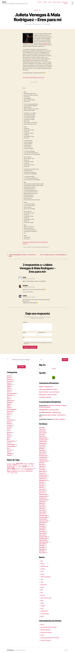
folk (8, 397)
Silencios (66, 3)
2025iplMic (42, 409)
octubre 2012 (42, 459)
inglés (13, 468)
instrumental (18, 468)
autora (25, 247)
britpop (9, 383)
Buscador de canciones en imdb (49, 627)
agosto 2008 (42, 543)
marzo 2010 (42, 510)
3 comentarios (47, 24)
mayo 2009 (42, 528)
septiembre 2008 (43, 542)
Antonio (42, 563)
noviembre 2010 (43, 496)
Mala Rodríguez (44, 247)
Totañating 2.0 (44, 611)
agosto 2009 (42, 522)
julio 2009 (41, 524)
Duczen (42, 574)
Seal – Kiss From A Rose (52, 409)
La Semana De (10, 420)
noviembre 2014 (43, 439)
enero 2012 (42, 473)
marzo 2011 (42, 489)
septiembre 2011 (43, 480)
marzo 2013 (42, 450)
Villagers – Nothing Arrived (46, 386)
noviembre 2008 (43, 538)
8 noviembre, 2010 (37, 24)
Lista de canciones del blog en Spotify (50, 637)
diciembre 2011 (43, 475)
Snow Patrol (24, 471)
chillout (9, 386)
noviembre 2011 (43, 476)
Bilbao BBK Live (26, 463)
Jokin (42, 582)
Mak (42, 590)
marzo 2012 (42, 469)
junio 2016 (41, 427)
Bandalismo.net (44, 566)
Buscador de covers (45, 629)
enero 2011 (42, 492)
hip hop (36, 10)
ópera (8, 428)
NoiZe (42, 600)
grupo (25, 466)
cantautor (9, 384)
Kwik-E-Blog (44, 584)
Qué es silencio (64, 2)
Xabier (42, 616)
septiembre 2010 (43, 499)
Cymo (42, 571)
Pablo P (42, 603)
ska (8, 448)
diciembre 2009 (43, 515)
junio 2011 (41, 484)
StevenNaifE (42, 412)
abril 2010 (41, 508)
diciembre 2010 (43, 494)
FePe (42, 579)
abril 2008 (41, 551)
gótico (8, 406)
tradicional (9, 453)
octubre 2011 (42, 478)
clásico (9, 388)
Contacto (45, 2)
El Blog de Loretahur (46, 576)
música (9, 421)
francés (16, 466)
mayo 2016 (42, 429)
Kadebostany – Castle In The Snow (48, 394)
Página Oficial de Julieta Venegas (30, 242)
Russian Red (19, 471)
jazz (8, 418)
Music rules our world (46, 597)
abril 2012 (41, 468)
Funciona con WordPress (20, 650)
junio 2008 (42, 547)
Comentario (25, 322)
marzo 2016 (42, 431)
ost (8, 430)
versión (15, 472)
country (9, 390)
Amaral (10, 463)
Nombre (24, 332)
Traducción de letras (46, 640)
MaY (42, 592)
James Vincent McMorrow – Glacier (48, 389)
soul (8, 451)
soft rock (9, 450)
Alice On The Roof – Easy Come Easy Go (49, 392)
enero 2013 (42, 454)
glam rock (9, 402)
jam (8, 416)
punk (8, 437)
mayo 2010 (42, 506)
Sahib (42, 608)
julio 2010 (41, 503)
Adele (7, 463)
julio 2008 (41, 545)
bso (33, 463)
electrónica (10, 395)
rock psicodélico (11, 446)
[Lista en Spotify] (53, 377)
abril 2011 (41, 487)
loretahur (29, 24)
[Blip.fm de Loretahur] (53, 368)
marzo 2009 (42, 531)
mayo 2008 (42, 549)
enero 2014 (42, 445)
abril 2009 (41, 529)
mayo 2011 (42, 485)
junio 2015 (41, 434)
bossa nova (10, 381)
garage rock (10, 400)
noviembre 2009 (43, 517)
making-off (45, 43)
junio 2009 (42, 526)
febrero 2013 (42, 452)
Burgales (43, 568)
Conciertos (39, 2)
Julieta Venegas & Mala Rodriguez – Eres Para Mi (33, 77)
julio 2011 (41, 482)
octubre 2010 (42, 498)
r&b (8, 439)
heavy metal (10, 411)
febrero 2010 (42, 512)
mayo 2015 (42, 436)
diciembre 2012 (43, 455)
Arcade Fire (13, 463)
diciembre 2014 (43, 438)
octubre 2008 (42, 540)
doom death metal (11, 393)
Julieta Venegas (37, 247)
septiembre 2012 (43, 461)
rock (8, 443)
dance (8, 391)
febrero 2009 (42, 533)
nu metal (9, 427)
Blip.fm (42, 624)
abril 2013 (41, 448)
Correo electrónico (41, 332)
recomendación (11, 441)
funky (8, 398)
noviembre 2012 (43, 457)
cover (32, 464)
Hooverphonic (32, 466)
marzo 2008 (42, 552)
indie (8, 414)
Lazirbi (42, 587)
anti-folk (9, 376)
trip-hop (9, 455)
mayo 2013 (42, 447)
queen (17, 469)
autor (17, 463)
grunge (9, 407)
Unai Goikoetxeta (45, 613)
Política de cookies (56, 2)
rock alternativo (11, 444)
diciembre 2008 (43, 536)
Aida (42, 561)
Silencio (4, 2)
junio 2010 (41, 505)
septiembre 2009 (43, 521)
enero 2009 (42, 535)
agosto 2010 (42, 501)
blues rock (9, 379)
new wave (9, 425)
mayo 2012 (42, 466)
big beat (9, 377)
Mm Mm (43, 595)
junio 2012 (41, 464)
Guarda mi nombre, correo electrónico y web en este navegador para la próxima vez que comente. (38, 343)
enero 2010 (42, 514)
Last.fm (49, 2)
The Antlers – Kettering (45, 397)
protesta (9, 436)
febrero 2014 (42, 443)
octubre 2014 (42, 441)
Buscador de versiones (46, 632)
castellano (29, 247)
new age (9, 423)
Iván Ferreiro (22, 468)
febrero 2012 (42, 471)
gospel (8, 404)
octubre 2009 (42, 519)
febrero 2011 (42, 491)
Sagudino (43, 605)
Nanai (30, 59)
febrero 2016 (42, 432)
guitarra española (11, 409)
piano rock (9, 432)
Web (23, 337)
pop (40, 10)
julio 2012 (41, 462)
